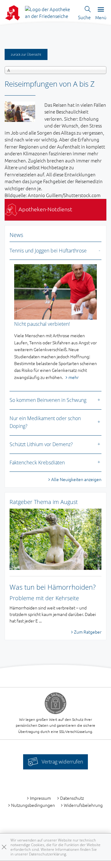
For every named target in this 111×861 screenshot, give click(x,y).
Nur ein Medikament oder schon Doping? (45, 422)
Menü (100, 17)
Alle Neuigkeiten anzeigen (76, 479)
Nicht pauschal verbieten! (42, 324)
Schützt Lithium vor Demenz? (41, 444)
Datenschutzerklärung (47, 854)
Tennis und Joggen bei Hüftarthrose (48, 250)
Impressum (40, 798)
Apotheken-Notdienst (44, 209)
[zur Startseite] (49, 12)
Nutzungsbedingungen (33, 805)
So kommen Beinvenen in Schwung (48, 400)
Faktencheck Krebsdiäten (37, 462)
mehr (73, 377)
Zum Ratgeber (87, 632)
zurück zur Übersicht (26, 54)
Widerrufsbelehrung (83, 805)
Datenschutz (72, 798)
